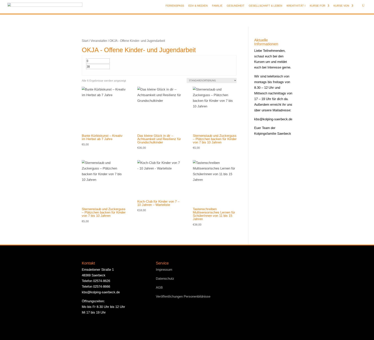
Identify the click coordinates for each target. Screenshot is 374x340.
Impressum (164, 269)
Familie (217, 5)
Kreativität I (296, 5)
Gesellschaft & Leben (265, 5)
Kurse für (317, 5)
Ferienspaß (175, 5)
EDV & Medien (198, 5)
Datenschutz (165, 278)
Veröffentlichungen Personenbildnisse (183, 296)
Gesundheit (235, 5)
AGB (159, 287)
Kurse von (341, 5)
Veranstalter (99, 40)
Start (85, 40)
